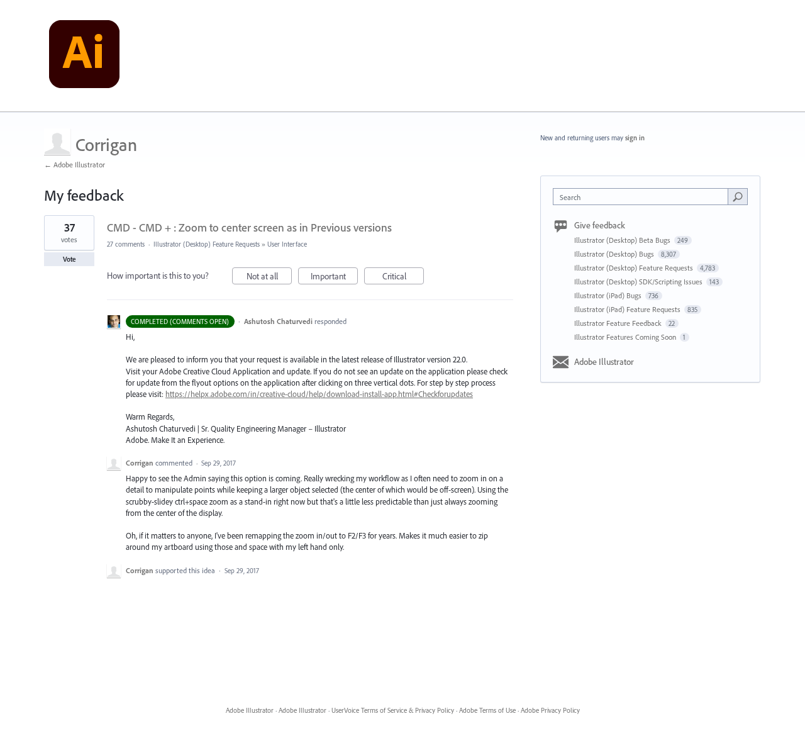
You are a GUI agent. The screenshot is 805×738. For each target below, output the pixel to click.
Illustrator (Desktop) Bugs (615, 254)
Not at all (269, 277)
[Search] (738, 196)
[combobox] (643, 196)
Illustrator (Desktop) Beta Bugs (623, 240)
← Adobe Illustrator (74, 164)
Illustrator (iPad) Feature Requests (628, 309)
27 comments (126, 244)
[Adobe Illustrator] (84, 56)
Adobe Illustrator (604, 361)
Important (334, 277)
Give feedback (599, 225)
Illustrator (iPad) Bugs (608, 295)
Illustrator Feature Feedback (618, 323)
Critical (403, 277)
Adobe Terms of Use (487, 710)
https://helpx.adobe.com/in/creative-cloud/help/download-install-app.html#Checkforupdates (319, 394)
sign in (635, 137)
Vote (69, 259)
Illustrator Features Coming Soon (626, 337)
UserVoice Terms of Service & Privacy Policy (392, 710)
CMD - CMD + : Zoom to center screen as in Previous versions (249, 227)
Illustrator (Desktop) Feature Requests (206, 244)
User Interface (287, 244)
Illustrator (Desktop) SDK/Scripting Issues (639, 281)
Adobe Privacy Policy (550, 710)
